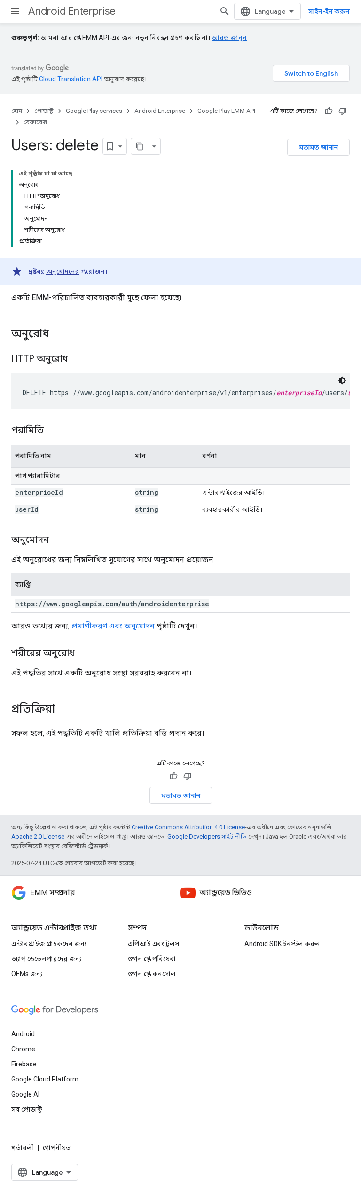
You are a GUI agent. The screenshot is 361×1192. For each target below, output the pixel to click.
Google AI (25, 1094)
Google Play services (94, 110)
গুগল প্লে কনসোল (152, 973)
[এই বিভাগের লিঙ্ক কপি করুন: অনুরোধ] (58, 334)
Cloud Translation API (70, 79)
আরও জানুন (229, 37)
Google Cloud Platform (44, 1079)
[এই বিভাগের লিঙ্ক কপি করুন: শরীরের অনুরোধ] (83, 654)
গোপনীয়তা (57, 1148)
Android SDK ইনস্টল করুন (282, 943)
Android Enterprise (72, 11)
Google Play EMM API (226, 110)
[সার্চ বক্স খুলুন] (224, 11)
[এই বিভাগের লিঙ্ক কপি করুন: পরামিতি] (53, 431)
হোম (16, 110)
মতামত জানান (318, 147)
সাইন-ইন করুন (329, 11)
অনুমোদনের (62, 271)
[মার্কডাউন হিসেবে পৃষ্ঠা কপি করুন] (139, 146)
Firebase (24, 1064)
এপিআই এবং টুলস (153, 943)
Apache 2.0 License (37, 836)
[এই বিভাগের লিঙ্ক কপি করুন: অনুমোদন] (58, 540)
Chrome (23, 1049)
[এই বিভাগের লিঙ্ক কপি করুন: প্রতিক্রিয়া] (64, 709)
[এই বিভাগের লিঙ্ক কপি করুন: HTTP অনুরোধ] (79, 359)
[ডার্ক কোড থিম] (342, 380)
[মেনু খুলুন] (15, 11)
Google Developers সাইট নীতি (207, 836)
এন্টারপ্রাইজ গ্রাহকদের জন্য (48, 943)
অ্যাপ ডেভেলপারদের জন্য (46, 958)
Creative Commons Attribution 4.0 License (188, 827)
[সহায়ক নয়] (343, 111)
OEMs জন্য (26, 973)
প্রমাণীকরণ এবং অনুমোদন (113, 625)
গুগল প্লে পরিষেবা (152, 958)
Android (23, 1034)
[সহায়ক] (329, 111)
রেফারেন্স (35, 122)
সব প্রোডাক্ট (26, 1109)
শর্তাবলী (22, 1148)
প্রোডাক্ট (44, 110)
